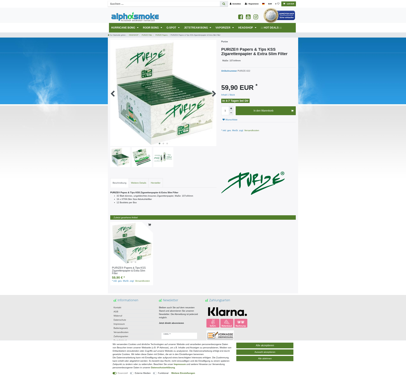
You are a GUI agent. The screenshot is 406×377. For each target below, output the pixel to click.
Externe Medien (143, 373)
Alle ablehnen (265, 358)
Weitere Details (138, 183)
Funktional (163, 373)
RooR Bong (151, 27)
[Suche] (224, 4)
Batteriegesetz (121, 328)
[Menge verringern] (231, 113)
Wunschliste (231, 119)
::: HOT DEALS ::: (271, 27)
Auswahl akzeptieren (265, 352)
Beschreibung (119, 183)
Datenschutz (120, 320)
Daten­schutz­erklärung (163, 367)
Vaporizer (223, 27)
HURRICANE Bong (123, 27)
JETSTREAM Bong (196, 27)
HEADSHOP (246, 27)
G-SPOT (172, 27)
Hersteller (155, 183)
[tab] (119, 183)
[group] (131, 243)
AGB (116, 311)
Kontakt (117, 307)
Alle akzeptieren (265, 345)
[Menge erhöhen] (231, 108)
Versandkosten (251, 130)
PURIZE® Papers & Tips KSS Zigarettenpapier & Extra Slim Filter (129, 270)
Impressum (119, 324)
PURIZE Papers (161, 35)
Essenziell (123, 373)
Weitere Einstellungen (183, 373)
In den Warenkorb (263, 110)
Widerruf (118, 315)
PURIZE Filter (146, 35)
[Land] (263, 3)
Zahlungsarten (121, 336)
